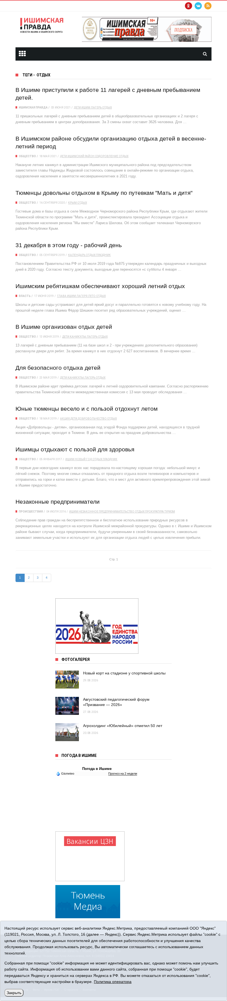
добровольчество (92, 418)
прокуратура (154, 511)
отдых (107, 107)
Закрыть (14, 992)
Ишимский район (81, 156)
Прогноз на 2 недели (122, 773)
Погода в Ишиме (97, 769)
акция (65, 418)
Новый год (83, 459)
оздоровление (106, 156)
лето (92, 296)
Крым (72, 202)
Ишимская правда (33, 107)
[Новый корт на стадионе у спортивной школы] (67, 680)
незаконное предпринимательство (106, 511)
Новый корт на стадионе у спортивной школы (124, 673)
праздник (103, 255)
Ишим (71, 296)
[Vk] (198, 6)
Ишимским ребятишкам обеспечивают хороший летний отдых (100, 286)
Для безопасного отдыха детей (58, 367)
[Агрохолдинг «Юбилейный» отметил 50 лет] (67, 732)
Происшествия (31, 511)
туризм (169, 511)
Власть (25, 296)
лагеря (81, 296)
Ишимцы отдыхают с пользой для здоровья (75, 449)
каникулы (78, 336)
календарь (76, 255)
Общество (27, 156)
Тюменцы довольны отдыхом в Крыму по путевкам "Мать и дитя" (104, 193)
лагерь (96, 107)
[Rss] (207, 6)
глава (61, 296)
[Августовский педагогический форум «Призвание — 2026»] (67, 706)
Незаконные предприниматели (58, 501)
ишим (85, 107)
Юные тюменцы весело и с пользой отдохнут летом (87, 408)
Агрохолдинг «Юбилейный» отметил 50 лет (122, 725)
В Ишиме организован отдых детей (64, 327)
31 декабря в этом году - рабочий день (69, 245)
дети (77, 107)
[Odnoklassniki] (188, 6)
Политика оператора (112, 981)
